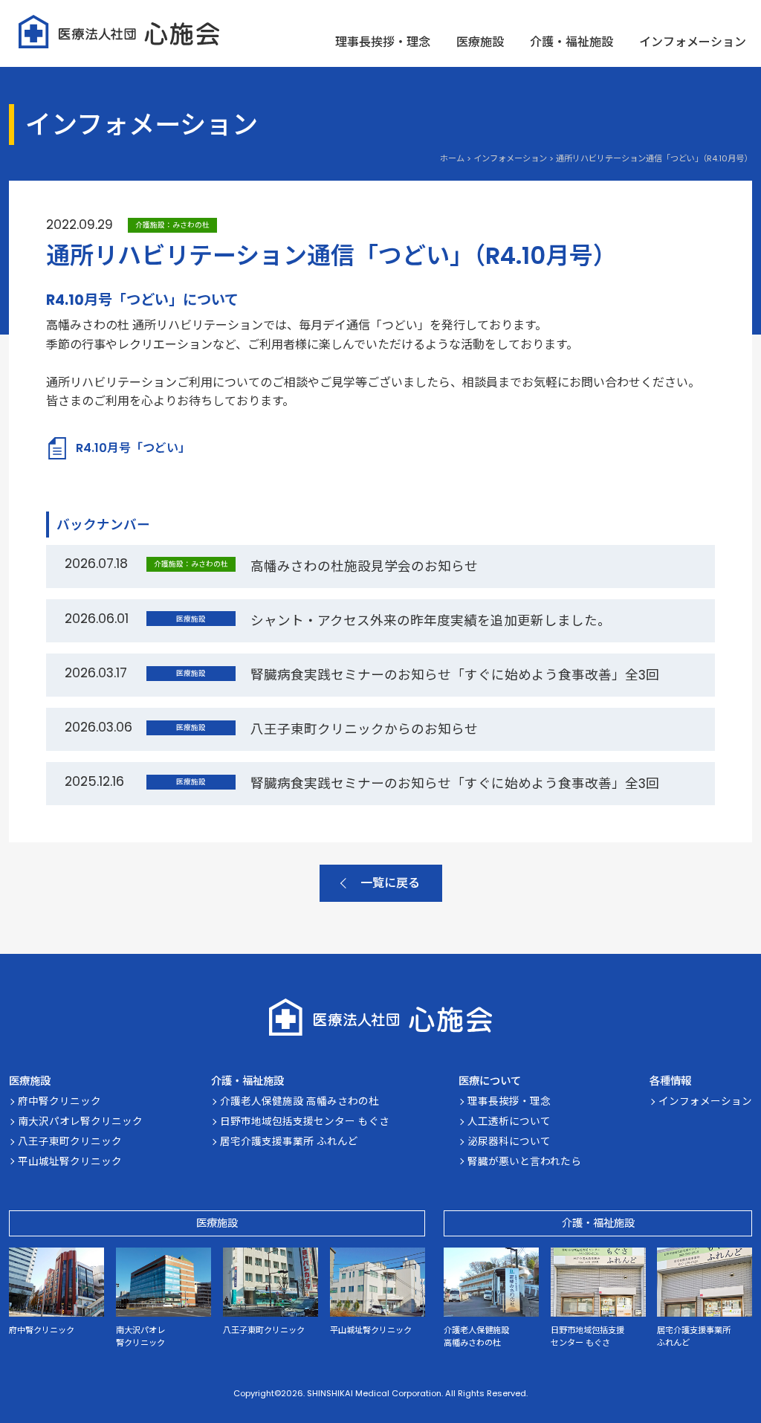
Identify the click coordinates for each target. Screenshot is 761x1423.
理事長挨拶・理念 (382, 42)
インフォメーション (692, 42)
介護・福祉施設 (571, 42)
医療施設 (480, 42)
